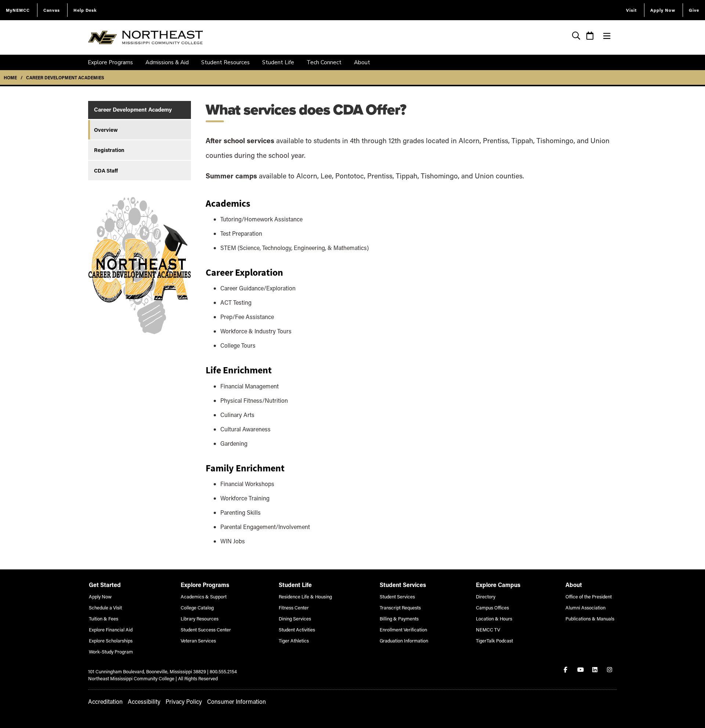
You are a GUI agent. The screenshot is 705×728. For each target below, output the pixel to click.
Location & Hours (494, 618)
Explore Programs (110, 62)
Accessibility (144, 701)
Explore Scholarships (111, 640)
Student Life (278, 62)
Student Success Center (206, 629)
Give (694, 10)
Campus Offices (492, 607)
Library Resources (199, 618)
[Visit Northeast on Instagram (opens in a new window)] (610, 669)
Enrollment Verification (403, 629)
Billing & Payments (399, 618)
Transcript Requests (400, 607)
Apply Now (662, 10)
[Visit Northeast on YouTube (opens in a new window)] (581, 669)
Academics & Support (204, 596)
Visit (631, 10)
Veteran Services (198, 640)
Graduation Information (404, 640)
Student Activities (297, 629)
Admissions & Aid (167, 62)
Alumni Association (585, 607)
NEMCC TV (488, 629)
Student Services (397, 596)
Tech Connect (324, 62)
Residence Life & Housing (305, 596)
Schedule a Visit (105, 607)
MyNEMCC (18, 10)
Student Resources (225, 62)
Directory (485, 596)
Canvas (51, 10)
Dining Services (295, 618)
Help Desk (85, 10)
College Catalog (197, 607)
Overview (106, 129)
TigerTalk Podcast (494, 640)
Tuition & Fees (103, 618)
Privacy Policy (184, 701)
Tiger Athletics (294, 640)
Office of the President (588, 596)
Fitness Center (294, 607)
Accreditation (105, 701)
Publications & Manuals (589, 618)
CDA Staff (106, 170)
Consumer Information (236, 701)
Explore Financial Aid (111, 629)
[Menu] (607, 36)
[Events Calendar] (590, 36)
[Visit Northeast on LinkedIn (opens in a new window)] (595, 669)
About (362, 62)
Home (10, 77)
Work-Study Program (111, 651)
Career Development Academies (65, 77)
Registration (109, 149)
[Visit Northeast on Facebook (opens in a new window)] (566, 669)
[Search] (576, 36)
